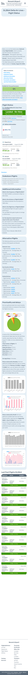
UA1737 (13, 287)
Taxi (15, 666)
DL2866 (13, 254)
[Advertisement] (14, 32)
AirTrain (16, 660)
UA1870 (13, 289)
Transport (16, 658)
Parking (3, 658)
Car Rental (17, 647)
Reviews (3, 660)
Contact (20, 672)
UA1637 (13, 282)
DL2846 (13, 248)
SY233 (12, 269)
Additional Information (9, 76)
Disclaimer (16, 672)
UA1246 (13, 278)
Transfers (16, 662)
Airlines (3, 653)
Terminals (16, 645)
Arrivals (3, 647)
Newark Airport (14, 1)
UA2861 (13, 291)
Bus (15, 667)
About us (24, 672)
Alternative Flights (8, 78)
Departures (4, 649)
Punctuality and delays (9, 80)
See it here (14, 118)
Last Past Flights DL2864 (10, 81)
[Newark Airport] (3, 3)
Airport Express (18, 664)
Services (16, 653)
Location (16, 656)
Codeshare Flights (8, 74)
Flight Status (7, 72)
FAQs (15, 654)
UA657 (12, 293)
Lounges (16, 651)
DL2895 (13, 259)
